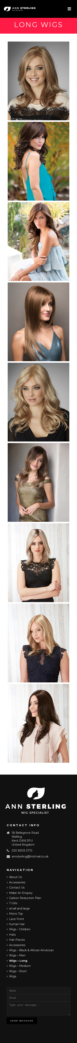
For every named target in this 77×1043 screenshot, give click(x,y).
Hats (12, 934)
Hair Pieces (17, 940)
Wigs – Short (18, 971)
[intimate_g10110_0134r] (38, 563)
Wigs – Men (17, 955)
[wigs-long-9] (38, 402)
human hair (17, 924)
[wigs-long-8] (38, 322)
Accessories (17, 882)
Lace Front (16, 919)
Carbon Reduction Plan (25, 898)
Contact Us (16, 887)
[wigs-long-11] (38, 482)
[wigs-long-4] (38, 161)
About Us (15, 877)
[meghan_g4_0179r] (38, 723)
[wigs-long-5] (38, 241)
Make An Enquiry (21, 893)
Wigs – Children (19, 929)
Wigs (12, 976)
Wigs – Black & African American (31, 950)
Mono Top (16, 913)
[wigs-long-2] (38, 81)
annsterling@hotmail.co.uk (30, 856)
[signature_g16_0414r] (38, 643)
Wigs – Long (18, 960)
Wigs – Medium (20, 966)
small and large (19, 908)
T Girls (13, 903)
